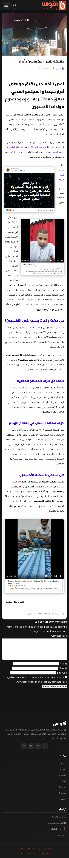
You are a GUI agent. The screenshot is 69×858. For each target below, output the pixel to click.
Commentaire (58, 636)
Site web (62, 673)
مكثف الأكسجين (35, 614)
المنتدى (62, 799)
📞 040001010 (59, 817)
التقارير (63, 781)
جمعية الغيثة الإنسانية (44, 482)
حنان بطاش (11, 602)
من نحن (62, 764)
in (38, 746)
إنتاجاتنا (62, 787)
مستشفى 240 (49, 614)
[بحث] (14, 5)
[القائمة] (6, 5)
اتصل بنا (62, 835)
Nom (63, 664)
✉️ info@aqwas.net (56, 823)
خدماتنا (62, 770)
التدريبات (62, 775)
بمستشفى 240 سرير (24, 355)
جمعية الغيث (39, 147)
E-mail (63, 668)
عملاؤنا (62, 793)
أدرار (59, 614)
